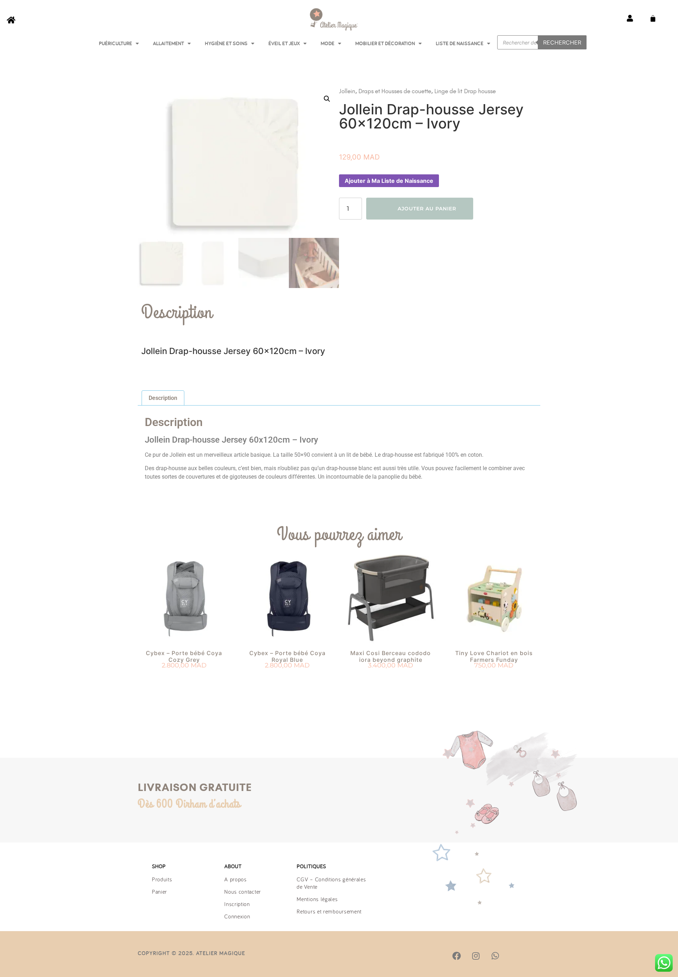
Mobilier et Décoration (385, 43)
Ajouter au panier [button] (184, 678)
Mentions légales (317, 899)
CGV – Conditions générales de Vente (331, 883)
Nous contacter (242, 891)
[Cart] (653, 18)
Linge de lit (448, 91)
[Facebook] (456, 956)
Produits (162, 879)
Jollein (347, 91)
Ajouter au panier (427, 208)
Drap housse (480, 91)
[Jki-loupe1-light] (514, 956)
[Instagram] (475, 956)
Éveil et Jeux (284, 43)
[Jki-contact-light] (533, 956)
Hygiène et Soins (226, 43)
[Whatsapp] (495, 956)
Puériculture (115, 43)
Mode (327, 43)
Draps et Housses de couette (394, 91)
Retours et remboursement (329, 911)
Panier (159, 891)
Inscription (237, 903)
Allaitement (168, 43)
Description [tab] (163, 398)
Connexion (237, 916)
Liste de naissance (459, 43)
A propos (235, 879)
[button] (327, 98)
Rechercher (562, 42)
